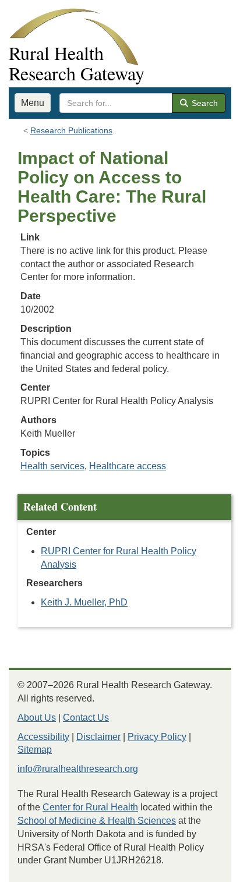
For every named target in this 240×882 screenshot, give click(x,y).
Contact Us (86, 717)
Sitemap (34, 750)
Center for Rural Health (90, 807)
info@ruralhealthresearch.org (77, 769)
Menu (32, 103)
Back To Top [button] (202, 868)
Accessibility (43, 737)
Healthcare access (127, 466)
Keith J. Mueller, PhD (84, 602)
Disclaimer (98, 737)
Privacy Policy (157, 737)
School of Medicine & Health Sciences (96, 821)
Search (203, 103)
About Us (36, 717)
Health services (52, 466)
